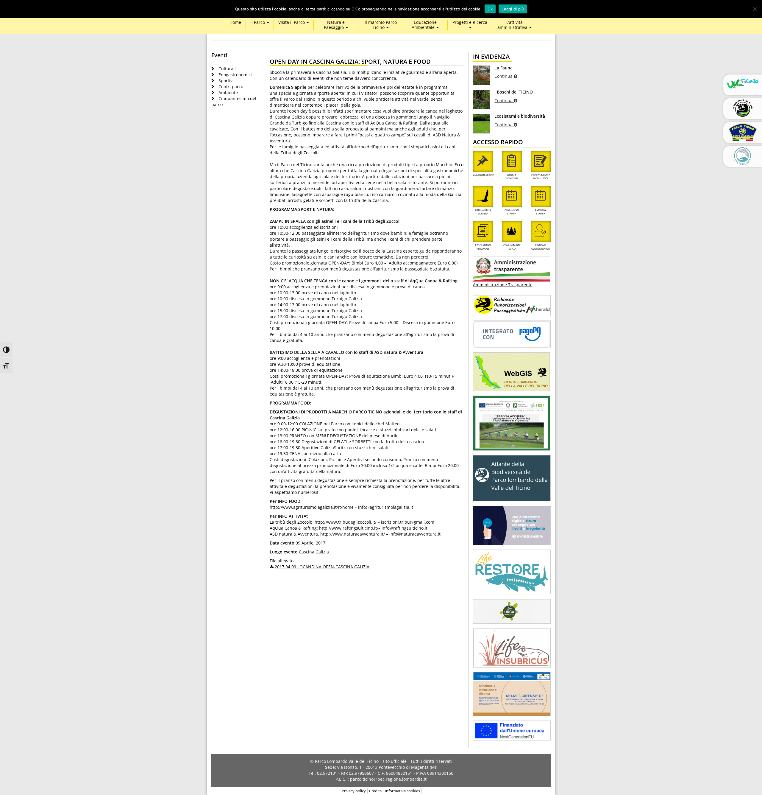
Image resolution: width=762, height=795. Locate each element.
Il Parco (258, 22)
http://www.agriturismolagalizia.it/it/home (312, 507)
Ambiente (228, 92)
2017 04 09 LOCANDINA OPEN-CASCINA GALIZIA (322, 567)
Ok (490, 9)
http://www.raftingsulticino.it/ (348, 528)
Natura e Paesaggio (334, 25)
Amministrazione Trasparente (503, 284)
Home (235, 22)
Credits (375, 791)
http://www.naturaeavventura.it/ (352, 534)
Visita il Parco (292, 22)
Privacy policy (354, 791)
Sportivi (226, 80)
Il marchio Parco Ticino (381, 25)
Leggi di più (513, 9)
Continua (504, 76)
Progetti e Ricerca (469, 22)
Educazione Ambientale (424, 25)
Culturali (227, 68)
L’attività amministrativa (513, 25)
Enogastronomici (235, 74)
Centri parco (230, 86)
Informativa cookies (402, 791)
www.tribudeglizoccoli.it (351, 522)
